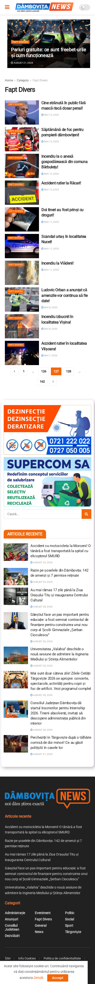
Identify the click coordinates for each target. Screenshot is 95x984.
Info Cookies (27, 958)
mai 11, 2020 (51, 222)
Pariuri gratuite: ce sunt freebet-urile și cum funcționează (48, 52)
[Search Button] (86, 514)
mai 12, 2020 (51, 141)
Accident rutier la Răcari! (61, 183)
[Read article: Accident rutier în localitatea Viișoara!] (22, 353)
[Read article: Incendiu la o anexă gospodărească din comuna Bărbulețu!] (22, 166)
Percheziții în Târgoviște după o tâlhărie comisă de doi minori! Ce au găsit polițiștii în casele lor (60, 742)
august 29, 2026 (43, 562)
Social (69, 919)
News (39, 932)
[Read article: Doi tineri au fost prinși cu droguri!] (22, 219)
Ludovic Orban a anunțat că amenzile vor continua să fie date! (64, 295)
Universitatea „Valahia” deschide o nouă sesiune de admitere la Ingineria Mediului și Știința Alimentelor (59, 654)
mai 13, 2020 (51, 114)
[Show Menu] (7, 7)
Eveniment (43, 913)
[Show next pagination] (53, 381)
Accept (57, 978)
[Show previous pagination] (14, 371)
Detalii (38, 978)
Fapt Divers (20, 42)
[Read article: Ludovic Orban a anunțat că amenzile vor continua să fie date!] (22, 299)
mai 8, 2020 (50, 307)
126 (43, 371)
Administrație (15, 913)
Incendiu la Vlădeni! (57, 263)
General (41, 925)
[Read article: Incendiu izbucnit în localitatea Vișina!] (22, 326)
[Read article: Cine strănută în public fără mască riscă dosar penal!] (22, 112)
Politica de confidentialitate (62, 958)
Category (23, 80)
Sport (69, 925)
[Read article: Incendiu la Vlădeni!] (22, 273)
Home (9, 80)
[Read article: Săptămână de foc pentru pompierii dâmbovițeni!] (22, 139)
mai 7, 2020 (50, 355)
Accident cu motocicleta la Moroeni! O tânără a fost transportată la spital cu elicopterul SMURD (60, 551)
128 (68, 371)
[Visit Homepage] (44, 7)
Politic (69, 913)
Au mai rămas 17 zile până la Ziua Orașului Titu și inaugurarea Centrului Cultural (59, 595)
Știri (7, 958)
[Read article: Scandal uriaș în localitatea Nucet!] (22, 246)
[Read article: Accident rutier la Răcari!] (22, 192)
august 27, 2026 (23, 62)
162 (42, 381)
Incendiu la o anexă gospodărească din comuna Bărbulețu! (64, 162)
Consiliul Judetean (12, 927)
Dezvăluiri (12, 936)
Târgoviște (73, 932)
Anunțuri (11, 919)
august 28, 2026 (43, 606)
